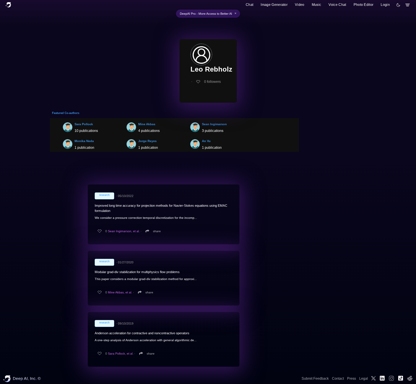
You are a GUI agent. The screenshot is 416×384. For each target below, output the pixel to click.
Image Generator (274, 4)
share (157, 231)
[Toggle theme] (398, 5)
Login (385, 4)
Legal (363, 378)
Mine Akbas (146, 124)
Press (351, 378)
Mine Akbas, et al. (120, 292)
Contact (338, 378)
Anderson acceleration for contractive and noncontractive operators (142, 333)
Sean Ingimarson (214, 124)
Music (316, 4)
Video (299, 4)
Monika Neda (84, 141)
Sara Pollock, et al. (120, 353)
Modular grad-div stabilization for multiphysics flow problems (137, 272)
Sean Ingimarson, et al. (124, 231)
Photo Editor (364, 4)
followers (212, 81)
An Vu (206, 141)
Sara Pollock (84, 124)
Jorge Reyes (147, 141)
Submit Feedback (315, 378)
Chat (249, 4)
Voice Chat (337, 4)
